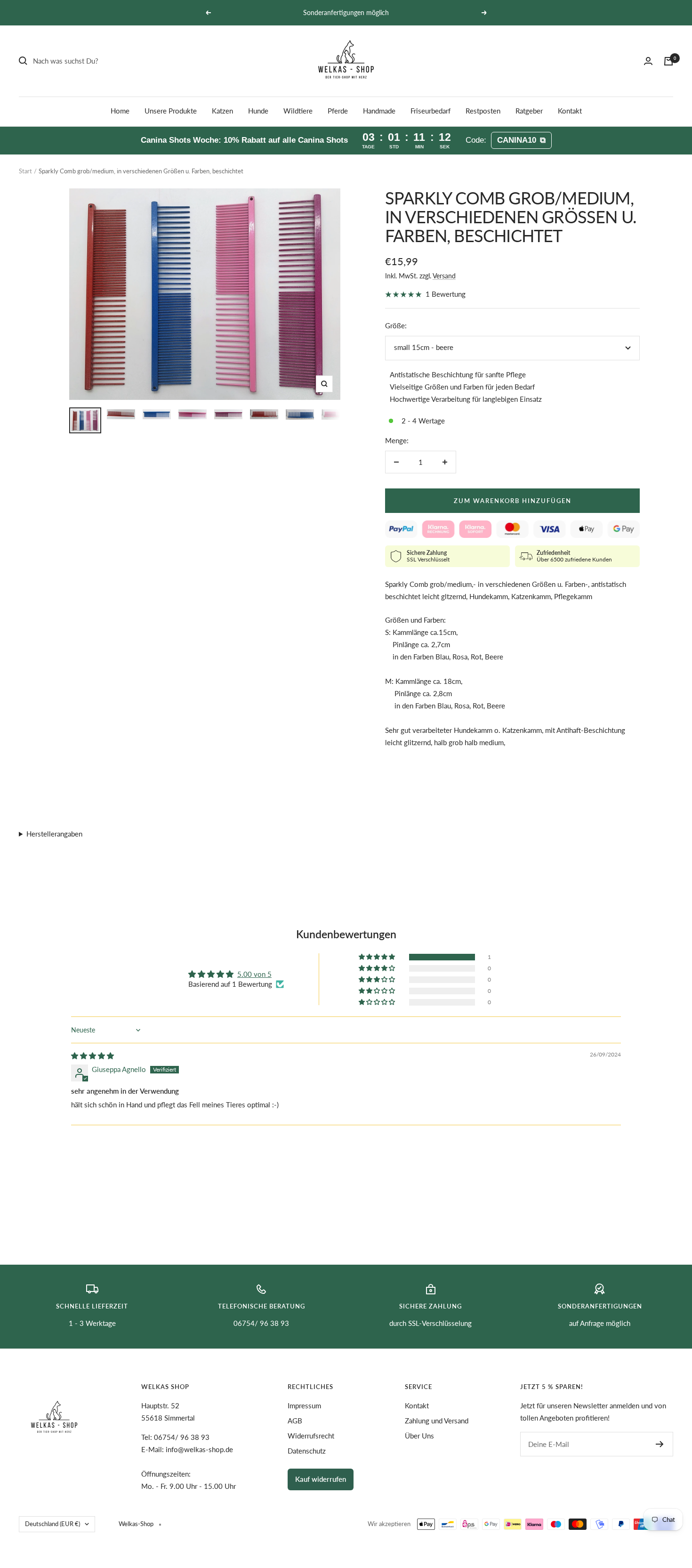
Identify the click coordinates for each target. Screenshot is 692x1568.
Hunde (258, 110)
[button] (377, 957)
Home (120, 110)
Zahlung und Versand (436, 1420)
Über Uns (419, 1435)
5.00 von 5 (254, 974)
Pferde (338, 110)
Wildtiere (298, 110)
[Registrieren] (660, 1444)
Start (25, 171)
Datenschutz (307, 1450)
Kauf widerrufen (320, 1479)
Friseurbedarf (430, 110)
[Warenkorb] (668, 61)
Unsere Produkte (171, 110)
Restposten (483, 110)
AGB (295, 1420)
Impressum (304, 1405)
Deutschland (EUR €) (52, 1523)
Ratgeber (529, 110)
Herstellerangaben (54, 833)
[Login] (648, 61)
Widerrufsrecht (311, 1435)
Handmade (379, 110)
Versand (444, 276)
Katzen (222, 110)
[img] (92, 1055)
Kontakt (570, 110)
